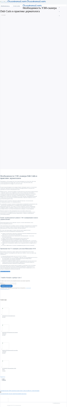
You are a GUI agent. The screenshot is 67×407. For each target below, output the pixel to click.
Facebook (4, 380)
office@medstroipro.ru (5, 6)
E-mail (3, 378)
